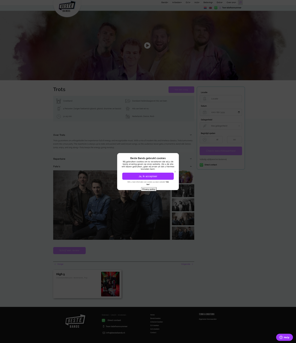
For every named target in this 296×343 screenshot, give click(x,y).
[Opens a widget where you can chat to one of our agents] (284, 337)
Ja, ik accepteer (148, 176)
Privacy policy (148, 189)
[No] (175, 171)
